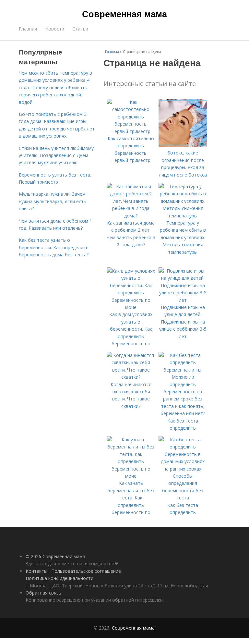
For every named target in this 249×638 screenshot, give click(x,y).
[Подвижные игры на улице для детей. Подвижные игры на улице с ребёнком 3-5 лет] (183, 300)
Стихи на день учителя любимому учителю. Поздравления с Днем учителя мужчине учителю (56, 155)
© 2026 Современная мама (55, 556)
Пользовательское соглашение (86, 571)
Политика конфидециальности (59, 578)
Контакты (36, 571)
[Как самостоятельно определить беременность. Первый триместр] (131, 131)
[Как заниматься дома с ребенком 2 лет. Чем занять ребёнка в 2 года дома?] (131, 216)
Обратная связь (43, 593)
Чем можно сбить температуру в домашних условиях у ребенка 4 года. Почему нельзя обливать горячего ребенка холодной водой (55, 87)
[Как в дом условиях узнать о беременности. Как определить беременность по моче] (131, 307)
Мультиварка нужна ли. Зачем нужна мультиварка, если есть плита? (52, 201)
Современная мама (124, 13)
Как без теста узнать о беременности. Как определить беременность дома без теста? (54, 247)
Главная (28, 29)
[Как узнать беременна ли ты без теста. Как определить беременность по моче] (131, 476)
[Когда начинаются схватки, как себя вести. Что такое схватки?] (131, 377)
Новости (54, 29)
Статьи (80, 29)
